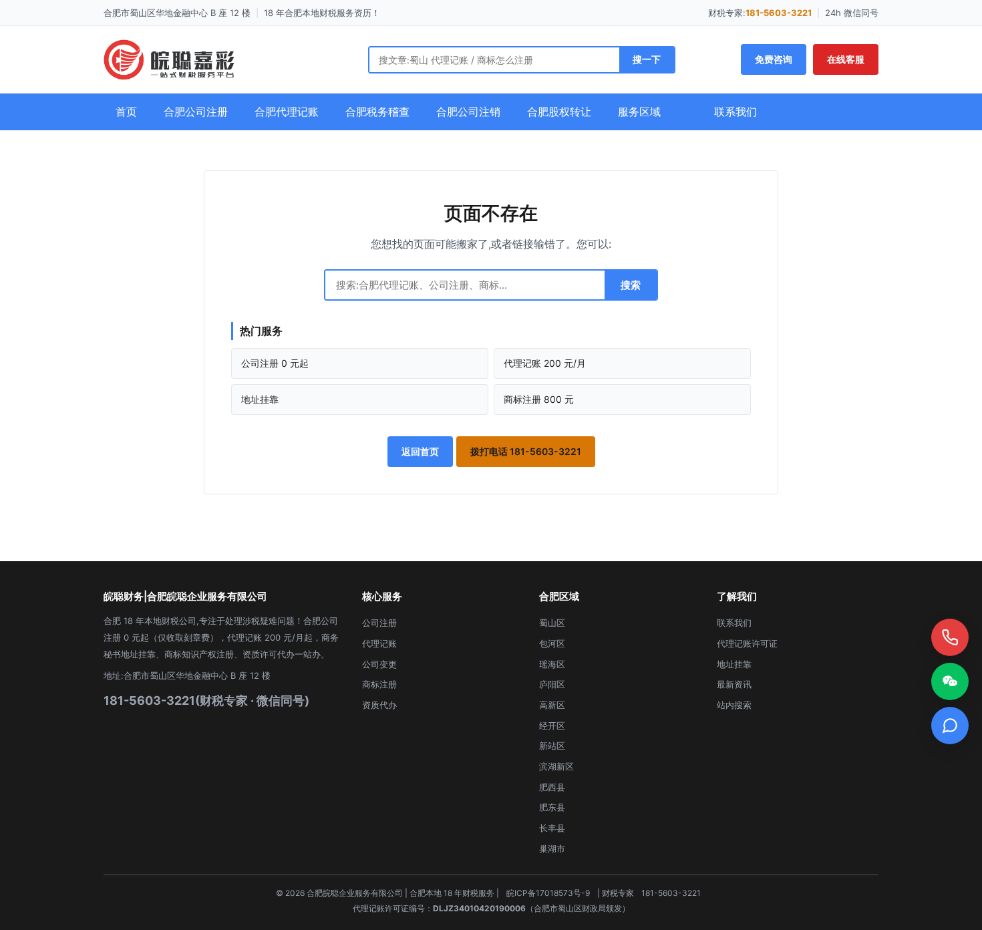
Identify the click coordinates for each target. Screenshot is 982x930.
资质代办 (379, 705)
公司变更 (379, 664)
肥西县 (552, 787)
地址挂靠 (260, 399)
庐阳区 (552, 684)
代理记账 (379, 643)
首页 (126, 111)
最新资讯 (734, 684)
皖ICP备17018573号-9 (548, 893)
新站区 (552, 745)
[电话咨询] (950, 637)
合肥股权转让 (559, 111)
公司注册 (379, 622)
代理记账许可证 (747, 643)
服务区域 (639, 111)
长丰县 (552, 827)
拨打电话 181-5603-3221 (525, 451)
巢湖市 (552, 848)
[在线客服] (950, 725)
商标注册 (379, 684)
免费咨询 (773, 59)
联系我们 (735, 111)
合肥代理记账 (287, 111)
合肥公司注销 (468, 111)
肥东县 (552, 807)
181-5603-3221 (779, 12)
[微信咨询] (950, 681)
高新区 (552, 705)
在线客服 (845, 59)
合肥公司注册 (196, 111)
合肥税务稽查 (377, 111)
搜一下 (647, 59)
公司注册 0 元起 (275, 363)
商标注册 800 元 (539, 399)
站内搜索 (734, 705)
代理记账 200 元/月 (545, 363)
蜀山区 (552, 622)
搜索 (631, 285)
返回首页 (420, 451)
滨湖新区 (556, 766)
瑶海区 (552, 664)
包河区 (552, 643)
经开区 (552, 725)
